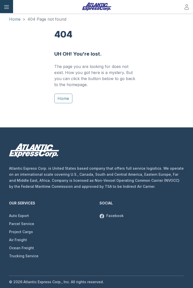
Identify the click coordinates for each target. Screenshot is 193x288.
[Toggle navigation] (6, 6)
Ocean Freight (21, 248)
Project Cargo (21, 232)
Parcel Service (21, 224)
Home (15, 19)
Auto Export (19, 215)
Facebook (114, 215)
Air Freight (18, 240)
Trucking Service (23, 256)
